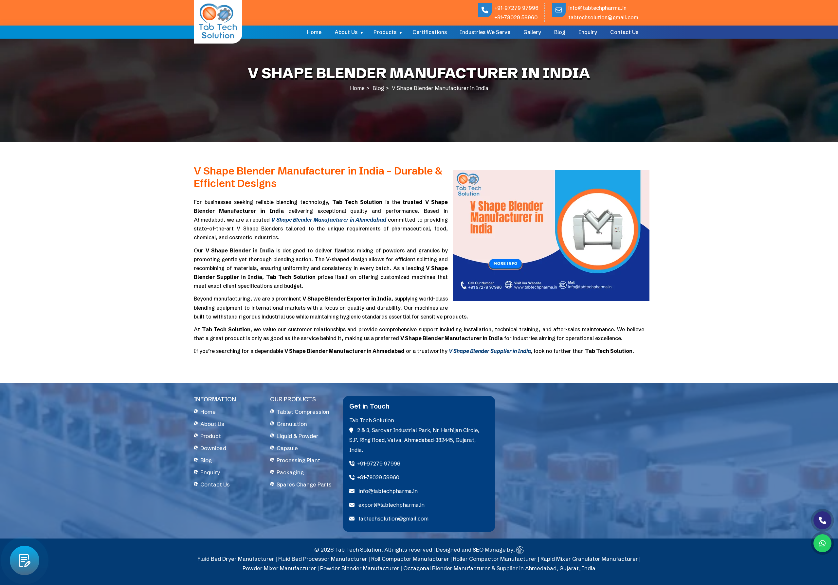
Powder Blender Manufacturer (359, 568)
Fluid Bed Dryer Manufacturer (235, 558)
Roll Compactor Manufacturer (410, 558)
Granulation (292, 423)
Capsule (287, 448)
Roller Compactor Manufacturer (495, 558)
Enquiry (587, 32)
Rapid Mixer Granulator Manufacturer (589, 558)
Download (213, 448)
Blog (559, 32)
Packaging (290, 472)
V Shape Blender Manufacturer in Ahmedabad (329, 219)
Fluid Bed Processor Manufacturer (322, 558)
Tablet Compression (303, 411)
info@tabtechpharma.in (597, 8)
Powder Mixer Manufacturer (279, 568)
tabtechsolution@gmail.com (603, 17)
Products (384, 32)
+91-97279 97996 (516, 8)
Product (210, 435)
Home (314, 32)
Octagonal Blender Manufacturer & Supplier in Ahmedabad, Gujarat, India (499, 568)
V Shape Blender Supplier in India (490, 351)
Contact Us (624, 32)
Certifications (429, 32)
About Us (346, 32)
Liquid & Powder (298, 435)
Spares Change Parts (304, 484)
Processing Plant (298, 460)
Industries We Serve (485, 32)
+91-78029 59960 (515, 17)
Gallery (532, 32)
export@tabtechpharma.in (391, 505)
